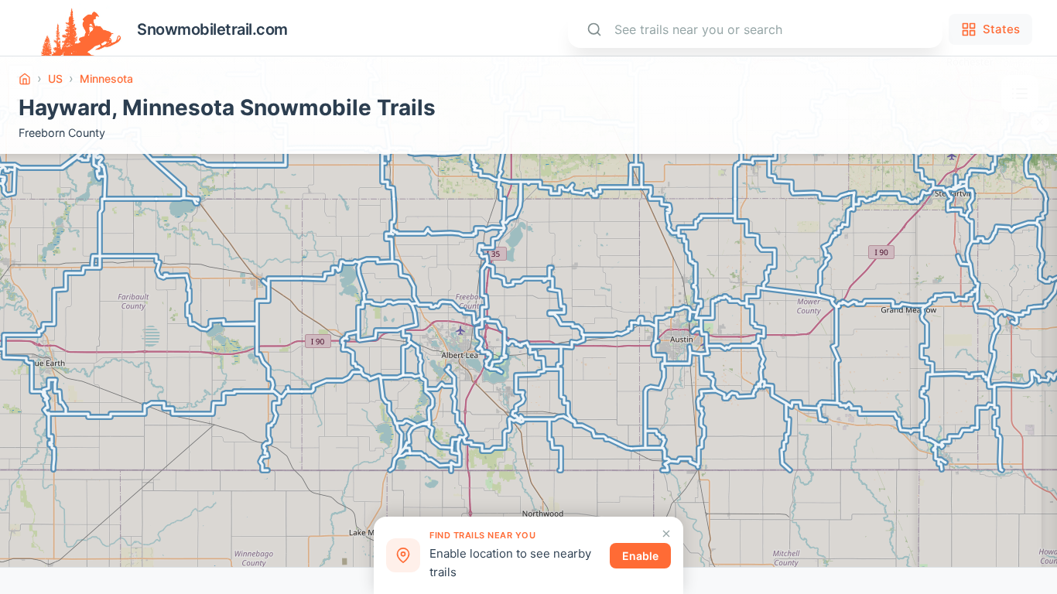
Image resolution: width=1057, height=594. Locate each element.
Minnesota (106, 78)
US (55, 78)
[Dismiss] (666, 533)
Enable (640, 555)
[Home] (24, 79)
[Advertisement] (980, 353)
